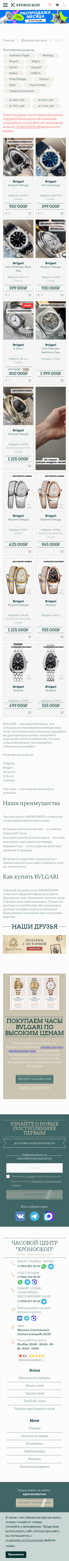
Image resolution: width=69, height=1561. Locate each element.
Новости (34, 1459)
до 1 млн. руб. (46, 106)
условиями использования (25, 1540)
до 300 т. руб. (46, 100)
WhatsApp (44, 1266)
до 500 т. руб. (17, 106)
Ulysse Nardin (37, 85)
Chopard (36, 67)
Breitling (48, 55)
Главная (8, 40)
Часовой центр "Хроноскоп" (35, 1248)
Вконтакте (20, 1216)
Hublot (13, 73)
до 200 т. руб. (17, 100)
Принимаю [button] (16, 1554)
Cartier (13, 67)
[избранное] (57, 5)
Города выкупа (34, 1451)
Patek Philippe (17, 79)
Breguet (13, 61)
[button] (29, 213)
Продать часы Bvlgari (34, 1079)
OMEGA (35, 73)
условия (30, 1176)
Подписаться (34, 1194)
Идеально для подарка (34, 1378)
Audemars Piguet (19, 55)
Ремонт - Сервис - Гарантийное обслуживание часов (34, 1292)
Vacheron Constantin (21, 91)
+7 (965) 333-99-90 (27, 126)
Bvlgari (36, 61)
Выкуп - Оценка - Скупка (35, 1261)
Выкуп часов (35, 1385)
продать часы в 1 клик (34, 1502)
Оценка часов (34, 1393)
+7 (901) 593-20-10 (28, 1266)
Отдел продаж (28, 1273)
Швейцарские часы (34, 40)
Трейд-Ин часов (35, 1401)
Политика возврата (34, 1466)
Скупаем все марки (34, 1436)
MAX (48, 1216)
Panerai (43, 79)
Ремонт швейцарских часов (34, 1408)
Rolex (12, 85)
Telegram (34, 1216)
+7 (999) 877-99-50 (28, 1301)
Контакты (34, 1443)
